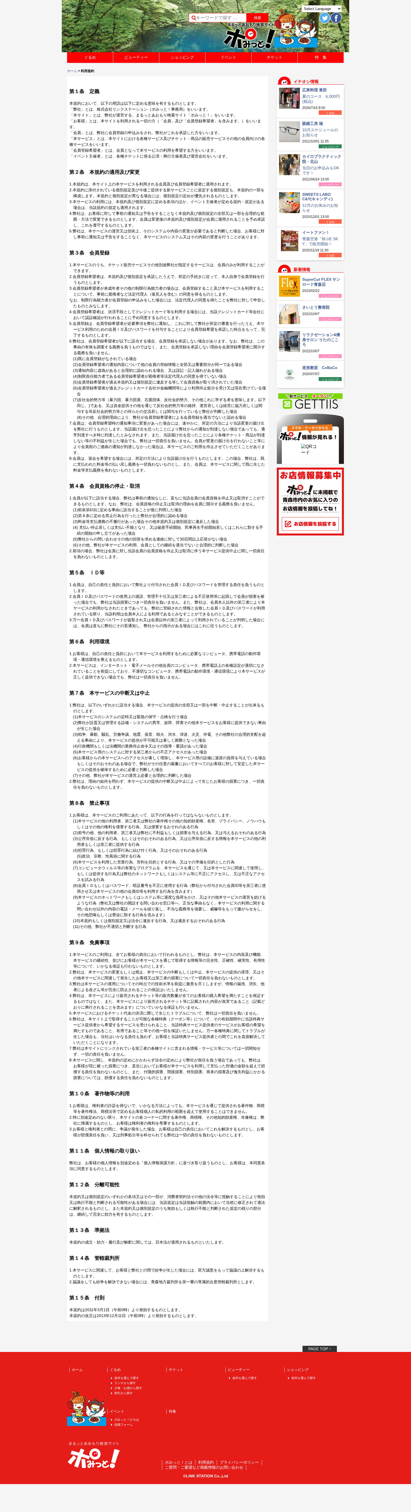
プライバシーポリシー (239, 1462)
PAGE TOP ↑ (319, 1349)
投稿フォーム (123, 1424)
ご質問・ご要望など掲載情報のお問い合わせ (204, 1467)
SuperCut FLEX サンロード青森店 (321, 282)
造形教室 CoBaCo (319, 367)
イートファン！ (316, 232)
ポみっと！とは (178, 1462)
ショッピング (182, 57)
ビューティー (136, 57)
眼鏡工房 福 (312, 123)
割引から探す (123, 1393)
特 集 (321, 57)
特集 (172, 1411)
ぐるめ (90, 57)
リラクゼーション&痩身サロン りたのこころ (321, 339)
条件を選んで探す (126, 1378)
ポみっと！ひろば (126, 1419)
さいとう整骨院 (316, 307)
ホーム (72, 71)
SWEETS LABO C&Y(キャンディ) (317, 196)
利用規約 (206, 1462)
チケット (274, 57)
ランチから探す (125, 1383)
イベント (228, 57)
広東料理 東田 (314, 90)
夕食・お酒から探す (128, 1388)
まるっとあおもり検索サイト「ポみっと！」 (109, 28)
